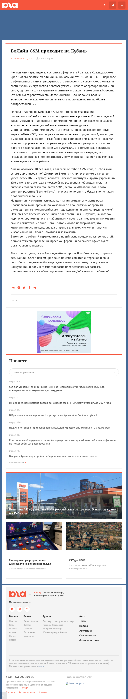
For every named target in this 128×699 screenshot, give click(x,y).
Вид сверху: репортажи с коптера (58, 621)
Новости (18, 360)
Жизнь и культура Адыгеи (55, 632)
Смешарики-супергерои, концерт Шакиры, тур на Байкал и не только (30, 561)
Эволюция (85, 630)
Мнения (12, 628)
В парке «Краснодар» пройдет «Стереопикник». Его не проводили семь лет (53, 456)
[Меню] (122, 5)
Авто (82, 616)
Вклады (27, 625)
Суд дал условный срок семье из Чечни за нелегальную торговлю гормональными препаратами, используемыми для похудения (57, 388)
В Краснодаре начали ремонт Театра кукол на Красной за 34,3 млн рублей (53, 415)
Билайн (14, 301)
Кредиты (28, 628)
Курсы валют (30, 632)
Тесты (82, 621)
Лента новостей (16, 462)
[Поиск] (112, 5)
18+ (104, 5)
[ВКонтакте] (12, 609)
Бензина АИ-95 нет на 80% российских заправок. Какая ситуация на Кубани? (63, 511)
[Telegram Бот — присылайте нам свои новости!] (27, 609)
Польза (83, 625)
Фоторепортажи (89, 640)
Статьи (12, 625)
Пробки (12, 639)
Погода (12, 636)
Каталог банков (31, 621)
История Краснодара (52, 628)
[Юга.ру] (10, 5)
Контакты (43, 692)
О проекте (10, 692)
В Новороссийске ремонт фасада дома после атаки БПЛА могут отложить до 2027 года (60, 402)
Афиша (12, 632)
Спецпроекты (87, 635)
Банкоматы (29, 636)
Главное (13, 616)
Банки (27, 616)
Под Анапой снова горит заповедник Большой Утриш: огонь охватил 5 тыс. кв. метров (59, 427)
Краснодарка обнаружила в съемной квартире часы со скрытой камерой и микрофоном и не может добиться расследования (62, 441)
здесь (41, 666)
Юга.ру (37, 592)
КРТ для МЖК (77, 560)
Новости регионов (23, 372)
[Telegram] (19, 609)
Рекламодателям (27, 692)
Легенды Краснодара (53, 625)
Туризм (47, 616)
